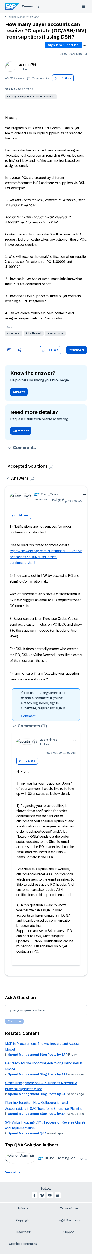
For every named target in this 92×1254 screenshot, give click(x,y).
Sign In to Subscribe (63, 45)
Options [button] (84, 45)
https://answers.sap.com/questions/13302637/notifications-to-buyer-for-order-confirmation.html (46, 557)
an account (14, 333)
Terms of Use (69, 1208)
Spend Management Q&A (24, 16)
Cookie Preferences (23, 1243)
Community (30, 6)
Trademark (23, 1232)
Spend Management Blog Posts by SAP (38, 1054)
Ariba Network (33, 333)
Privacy (23, 1208)
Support (69, 1232)
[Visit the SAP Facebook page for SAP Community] (34, 1195)
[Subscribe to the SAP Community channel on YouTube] (50, 1195)
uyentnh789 (27, 64)
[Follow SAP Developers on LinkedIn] (57, 1195)
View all (11, 1172)
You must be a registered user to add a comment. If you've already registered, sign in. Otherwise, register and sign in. (43, 700)
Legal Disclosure (69, 1220)
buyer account (55, 333)
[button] (55, 78)
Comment (76, 350)
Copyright (23, 1220)
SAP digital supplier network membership (31, 96)
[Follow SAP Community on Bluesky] (42, 1195)
